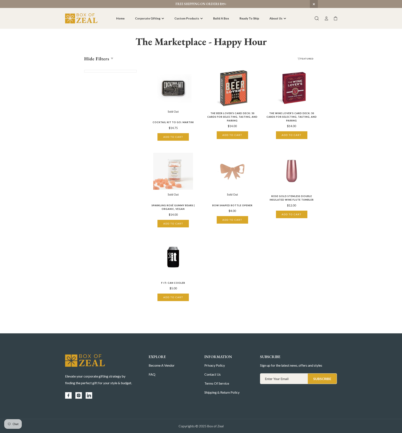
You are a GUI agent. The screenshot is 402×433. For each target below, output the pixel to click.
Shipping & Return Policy (222, 392)
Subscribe (322, 379)
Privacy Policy (214, 365)
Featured (307, 58)
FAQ (152, 374)
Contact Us (212, 374)
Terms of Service (216, 383)
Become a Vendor (162, 365)
